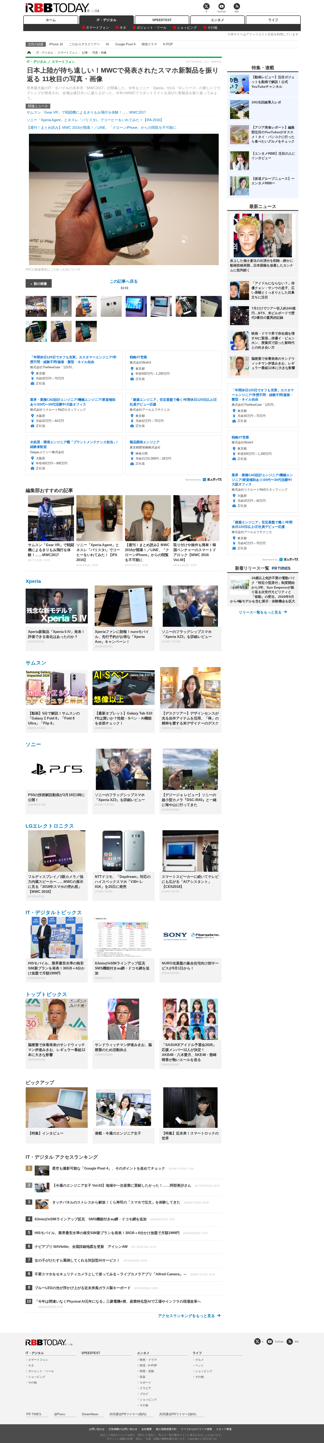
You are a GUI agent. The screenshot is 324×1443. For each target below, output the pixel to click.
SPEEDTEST (162, 20)
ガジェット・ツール (152, 27)
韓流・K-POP (148, 1365)
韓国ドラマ (149, 44)
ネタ (123, 27)
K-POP (168, 44)
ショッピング (187, 27)
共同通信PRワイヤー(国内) (127, 1414)
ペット (199, 1365)
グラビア (145, 1388)
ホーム (51, 20)
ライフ (273, 20)
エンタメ (217, 20)
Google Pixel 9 (125, 44)
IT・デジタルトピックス (54, 912)
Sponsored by (193, 479)
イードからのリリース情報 (196, 1429)
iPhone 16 (56, 44)
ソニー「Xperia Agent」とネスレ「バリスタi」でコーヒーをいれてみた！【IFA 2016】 (95, 120)
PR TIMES (33, 1414)
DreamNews (90, 1414)
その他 (212, 27)
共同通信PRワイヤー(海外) (177, 1414)
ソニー (33, 744)
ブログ (144, 1394)
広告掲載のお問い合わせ (123, 1429)
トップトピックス (46, 994)
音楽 (142, 1376)
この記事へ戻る (124, 284)
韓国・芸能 (147, 1371)
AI (107, 44)
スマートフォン (97, 27)
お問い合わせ (97, 1429)
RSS (297, 1342)
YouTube (279, 1342)
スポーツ (145, 1382)
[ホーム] (29, 52)
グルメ (199, 1359)
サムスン (36, 662)
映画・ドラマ (148, 1359)
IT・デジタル (106, 20)
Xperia (33, 581)
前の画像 (40, 283)
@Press (59, 1414)
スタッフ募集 (224, 1429)
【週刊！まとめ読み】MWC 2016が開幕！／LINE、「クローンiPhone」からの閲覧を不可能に (101, 127)
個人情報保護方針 (166, 1429)
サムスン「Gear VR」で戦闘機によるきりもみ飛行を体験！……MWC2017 (86, 112)
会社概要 (146, 1429)
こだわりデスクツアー (84, 44)
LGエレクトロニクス (50, 826)
